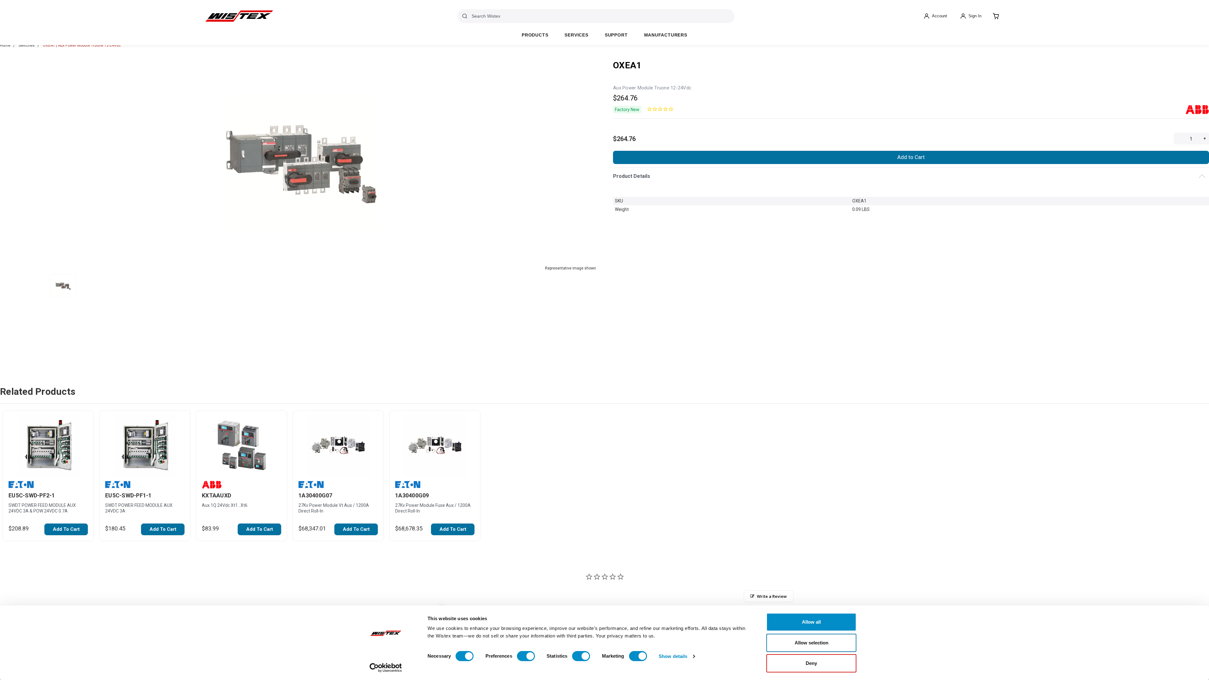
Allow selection (811, 642)
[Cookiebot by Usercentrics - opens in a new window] (385, 667)
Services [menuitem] (576, 35)
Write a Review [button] (772, 596)
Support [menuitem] (616, 35)
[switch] (526, 656)
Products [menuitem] (535, 35)
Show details (673, 656)
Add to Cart (911, 157)
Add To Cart (66, 529)
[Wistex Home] (239, 16)
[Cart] (996, 16)
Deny (811, 663)
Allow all (811, 622)
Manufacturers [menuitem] (665, 35)
